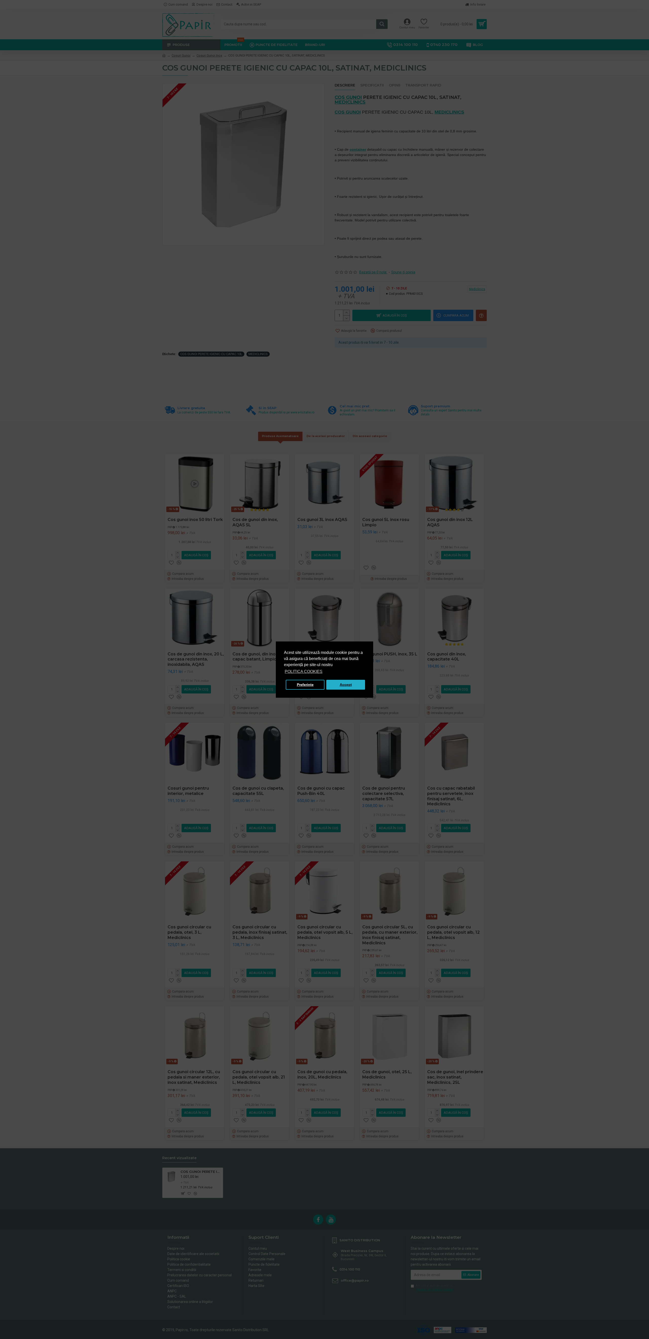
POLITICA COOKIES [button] (303, 671)
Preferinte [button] (305, 685)
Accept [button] (346, 685)
